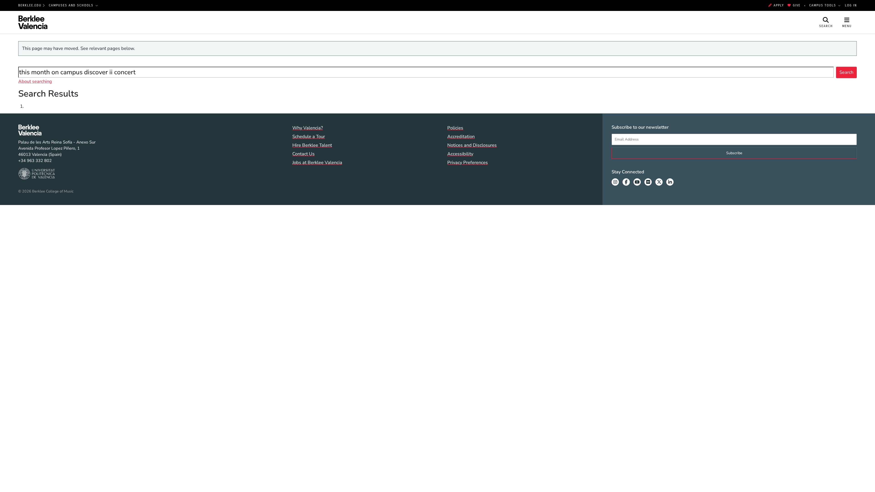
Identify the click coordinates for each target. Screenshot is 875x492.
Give (796, 5)
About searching (35, 81)
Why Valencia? (307, 128)
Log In (851, 5)
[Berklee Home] (56, 130)
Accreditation (461, 136)
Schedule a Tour (308, 136)
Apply (779, 5)
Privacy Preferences (467, 162)
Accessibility (460, 154)
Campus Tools (823, 5)
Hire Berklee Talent (312, 145)
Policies (455, 128)
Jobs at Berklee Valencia (317, 162)
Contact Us (303, 154)
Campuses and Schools (72, 5)
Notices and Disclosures (472, 145)
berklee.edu (29, 5)
